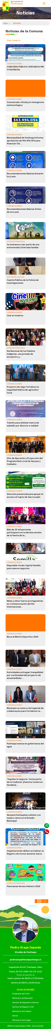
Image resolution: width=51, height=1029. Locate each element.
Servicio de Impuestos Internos (25, 1002)
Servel (15, 1016)
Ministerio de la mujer (21, 1020)
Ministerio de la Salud (21, 1011)
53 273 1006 (22, 971)
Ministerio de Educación (22, 998)
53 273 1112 (36, 971)
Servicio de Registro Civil (23, 1007)
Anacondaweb (37, 1026)
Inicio (6, 23)
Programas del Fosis (21, 994)
